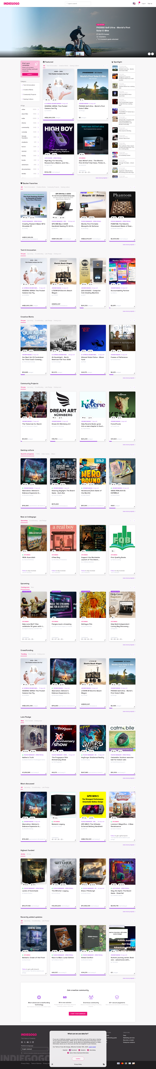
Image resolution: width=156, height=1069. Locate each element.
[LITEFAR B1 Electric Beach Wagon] (63, 271)
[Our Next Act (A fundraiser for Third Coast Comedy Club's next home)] (34, 338)
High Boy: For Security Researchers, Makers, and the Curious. (56, 163)
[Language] (134, 3)
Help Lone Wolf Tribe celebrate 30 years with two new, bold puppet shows (33, 626)
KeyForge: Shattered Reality (92, 757)
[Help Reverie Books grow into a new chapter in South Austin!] (93, 405)
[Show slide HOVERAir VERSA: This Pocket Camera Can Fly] (70, 54)
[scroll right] (152, 54)
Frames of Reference (119, 357)
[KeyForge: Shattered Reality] (93, 738)
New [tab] (32, 587)
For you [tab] (23, 253)
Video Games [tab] (46, 454)
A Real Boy (56, 557)
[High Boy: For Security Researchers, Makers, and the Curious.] (58, 139)
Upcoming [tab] (30, 253)
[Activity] (138, 3)
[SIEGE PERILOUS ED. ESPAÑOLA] (122, 471)
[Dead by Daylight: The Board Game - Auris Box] (63, 471)
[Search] (67, 3)
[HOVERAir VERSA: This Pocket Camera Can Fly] (58, 84)
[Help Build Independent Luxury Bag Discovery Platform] (122, 605)
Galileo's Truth (28, 757)
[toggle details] (74, 119)
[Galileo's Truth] (34, 738)
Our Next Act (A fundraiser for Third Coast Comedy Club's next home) (33, 359)
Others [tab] (53, 454)
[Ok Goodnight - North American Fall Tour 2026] (63, 338)
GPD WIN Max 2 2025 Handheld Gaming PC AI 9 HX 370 (63, 226)
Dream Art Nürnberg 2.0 (61, 424)
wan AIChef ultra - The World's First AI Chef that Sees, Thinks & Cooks (92, 163)
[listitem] (30, 109)
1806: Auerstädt (28, 557)
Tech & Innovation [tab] (52, 65)
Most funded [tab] (32, 654)
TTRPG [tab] (38, 454)
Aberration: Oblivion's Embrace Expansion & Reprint (30, 493)
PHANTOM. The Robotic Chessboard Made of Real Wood (121, 226)
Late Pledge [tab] (48, 253)
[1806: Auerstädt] (34, 538)
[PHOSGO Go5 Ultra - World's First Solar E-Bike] (92, 84)
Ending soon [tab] (57, 253)
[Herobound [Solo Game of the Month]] (93, 471)
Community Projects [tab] (53, 187)
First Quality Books (118, 557)
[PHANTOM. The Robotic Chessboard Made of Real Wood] (122, 205)
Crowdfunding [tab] (39, 253)
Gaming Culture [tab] (74, 65)
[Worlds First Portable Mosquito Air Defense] (93, 205)
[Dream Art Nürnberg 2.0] (63, 405)
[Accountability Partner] (122, 271)
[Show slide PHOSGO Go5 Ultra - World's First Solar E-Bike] (80, 54)
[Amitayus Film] (93, 605)
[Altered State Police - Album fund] (93, 338)
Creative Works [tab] (63, 65)
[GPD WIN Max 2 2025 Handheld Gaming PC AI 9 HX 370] (63, 205)
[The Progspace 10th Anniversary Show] (63, 738)
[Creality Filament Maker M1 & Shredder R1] (34, 205)
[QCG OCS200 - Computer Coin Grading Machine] (93, 271)
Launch (29, 74)
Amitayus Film (86, 624)
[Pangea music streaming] (63, 605)
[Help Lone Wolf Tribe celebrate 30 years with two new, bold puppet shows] (34, 605)
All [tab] (44, 65)
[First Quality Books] (122, 538)
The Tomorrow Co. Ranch (32, 424)
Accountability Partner (120, 291)
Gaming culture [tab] (65, 187)
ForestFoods (116, 424)
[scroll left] (149, 54)
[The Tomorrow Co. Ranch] (34, 405)
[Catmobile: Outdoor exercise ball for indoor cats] (122, 738)
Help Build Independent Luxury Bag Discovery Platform (120, 626)
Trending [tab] (24, 654)
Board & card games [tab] (27, 454)
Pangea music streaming (61, 624)
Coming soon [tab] (25, 587)
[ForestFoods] (122, 405)
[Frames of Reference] (122, 338)
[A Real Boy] (63, 538)
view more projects (101, 178)
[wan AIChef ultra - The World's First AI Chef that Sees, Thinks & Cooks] (92, 139)
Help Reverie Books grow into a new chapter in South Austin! (92, 426)
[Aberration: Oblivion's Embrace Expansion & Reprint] (34, 471)
